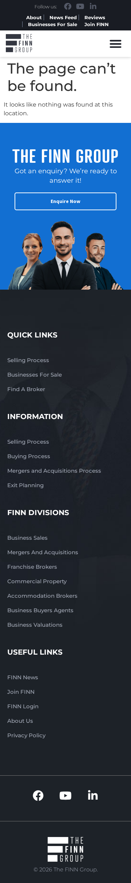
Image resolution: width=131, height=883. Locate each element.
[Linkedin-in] (93, 6)
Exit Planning (25, 485)
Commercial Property (37, 581)
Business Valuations (35, 624)
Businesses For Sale (52, 24)
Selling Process (28, 360)
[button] (116, 43)
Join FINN (96, 24)
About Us (20, 720)
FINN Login (23, 706)
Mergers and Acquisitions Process (54, 470)
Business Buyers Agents (40, 610)
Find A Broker (26, 389)
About (34, 17)
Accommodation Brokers (42, 595)
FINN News (22, 677)
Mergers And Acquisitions (42, 552)
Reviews (94, 17)
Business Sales (27, 537)
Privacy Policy (26, 735)
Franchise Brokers (32, 566)
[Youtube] (80, 6)
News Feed (63, 17)
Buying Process (28, 456)
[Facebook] (67, 6)
